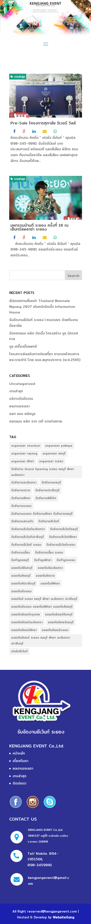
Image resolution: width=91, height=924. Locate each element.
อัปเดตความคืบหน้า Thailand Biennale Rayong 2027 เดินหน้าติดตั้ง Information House (42, 306)
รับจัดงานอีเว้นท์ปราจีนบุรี (27, 536)
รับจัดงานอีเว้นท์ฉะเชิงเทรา (28, 529)
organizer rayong (24, 453)
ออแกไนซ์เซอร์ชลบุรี (61, 622)
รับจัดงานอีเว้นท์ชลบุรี (64, 529)
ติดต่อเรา (19, 783)
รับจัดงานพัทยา (20, 498)
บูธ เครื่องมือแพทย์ (23, 346)
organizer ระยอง (51, 461)
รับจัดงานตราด (20, 490)
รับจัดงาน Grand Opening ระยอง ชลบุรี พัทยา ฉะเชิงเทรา (42, 472)
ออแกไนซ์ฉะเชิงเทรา (50, 567)
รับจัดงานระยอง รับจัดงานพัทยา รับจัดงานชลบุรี (42, 513)
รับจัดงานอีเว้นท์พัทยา (63, 536)
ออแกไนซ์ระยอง (21, 591)
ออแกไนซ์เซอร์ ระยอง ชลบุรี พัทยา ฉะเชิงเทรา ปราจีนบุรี (40, 640)
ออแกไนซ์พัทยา (50, 583)
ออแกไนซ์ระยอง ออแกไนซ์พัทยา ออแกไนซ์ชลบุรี (42, 606)
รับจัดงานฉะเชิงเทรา (23, 482)
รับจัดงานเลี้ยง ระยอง (49, 552)
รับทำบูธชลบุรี (20, 560)
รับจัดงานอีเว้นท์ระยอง (60, 544)
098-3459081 (39, 865)
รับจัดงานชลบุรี (51, 482)
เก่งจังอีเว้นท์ (19, 651)
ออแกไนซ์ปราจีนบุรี (23, 583)
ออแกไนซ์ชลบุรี (21, 575)
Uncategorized (22, 383)
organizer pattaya (58, 445)
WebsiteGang (63, 917)
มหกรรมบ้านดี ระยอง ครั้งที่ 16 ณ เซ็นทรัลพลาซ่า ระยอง (39, 227)
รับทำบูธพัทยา (42, 560)
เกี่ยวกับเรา (20, 760)
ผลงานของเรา (19, 406)
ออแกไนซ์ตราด (45, 575)
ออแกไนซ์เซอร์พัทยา (24, 630)
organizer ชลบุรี (54, 453)
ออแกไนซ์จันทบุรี (22, 567)
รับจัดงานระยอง (21, 505)
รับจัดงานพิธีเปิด (45, 498)
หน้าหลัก (19, 753)
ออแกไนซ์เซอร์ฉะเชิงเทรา (27, 622)
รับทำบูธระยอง (66, 560)
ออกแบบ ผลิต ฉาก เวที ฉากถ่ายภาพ (35, 421)
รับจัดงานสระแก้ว (22, 521)
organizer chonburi (25, 445)
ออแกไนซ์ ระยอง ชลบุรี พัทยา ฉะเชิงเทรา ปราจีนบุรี (44, 598)
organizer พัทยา (22, 461)
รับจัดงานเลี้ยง (20, 552)
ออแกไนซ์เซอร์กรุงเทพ (25, 614)
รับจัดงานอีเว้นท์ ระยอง (26, 544)
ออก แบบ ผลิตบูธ (22, 413)
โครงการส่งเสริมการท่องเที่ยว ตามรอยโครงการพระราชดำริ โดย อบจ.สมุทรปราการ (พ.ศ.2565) (44, 356)
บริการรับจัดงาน (21, 398)
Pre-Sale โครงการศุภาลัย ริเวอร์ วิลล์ (43, 123)
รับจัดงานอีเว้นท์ (48, 521)
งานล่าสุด (19, 77)
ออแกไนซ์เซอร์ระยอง (55, 630)
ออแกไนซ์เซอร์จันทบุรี (59, 614)
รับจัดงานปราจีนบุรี (47, 490)
